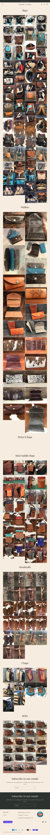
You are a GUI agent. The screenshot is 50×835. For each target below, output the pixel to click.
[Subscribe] (34, 787)
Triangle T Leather (10, 832)
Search (4, 814)
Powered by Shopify (17, 832)
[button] (2, 4)
